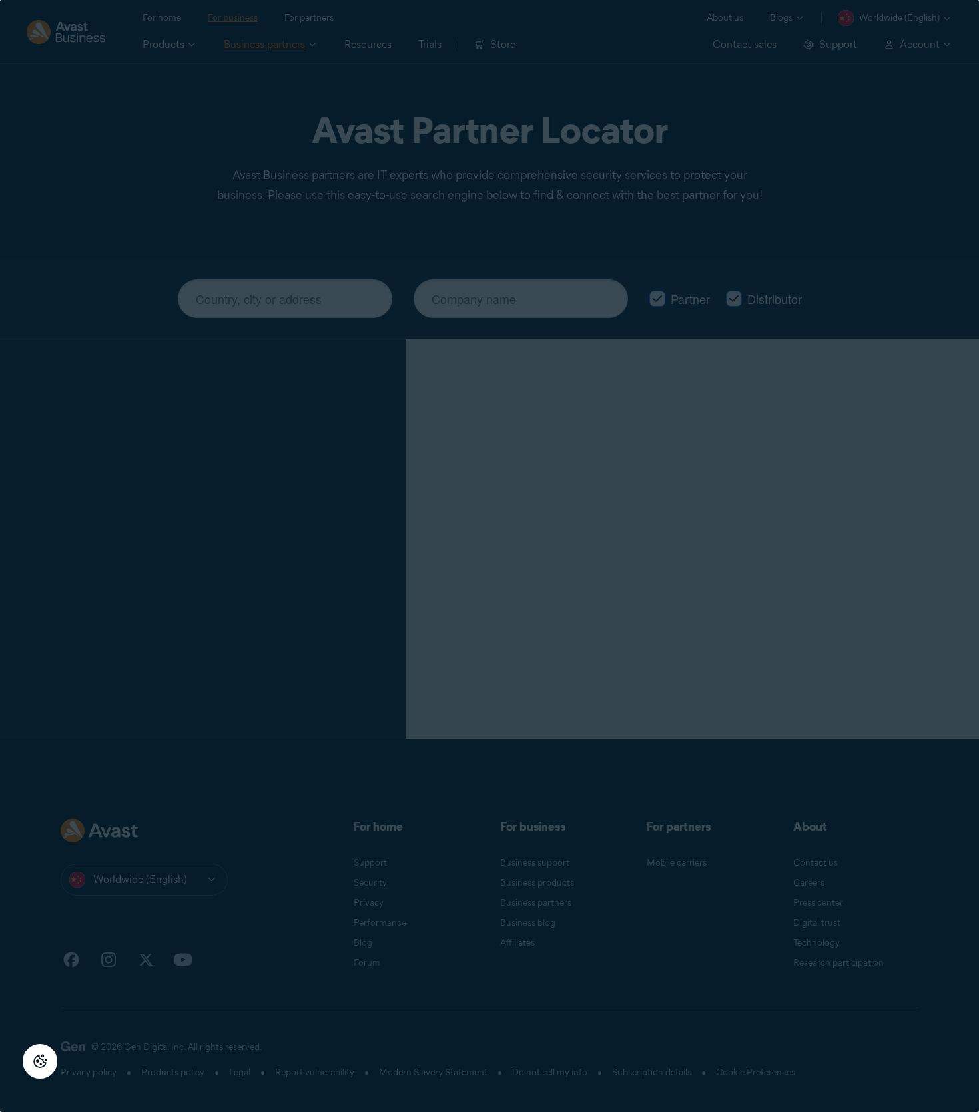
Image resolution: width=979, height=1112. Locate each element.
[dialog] (489, 556)
